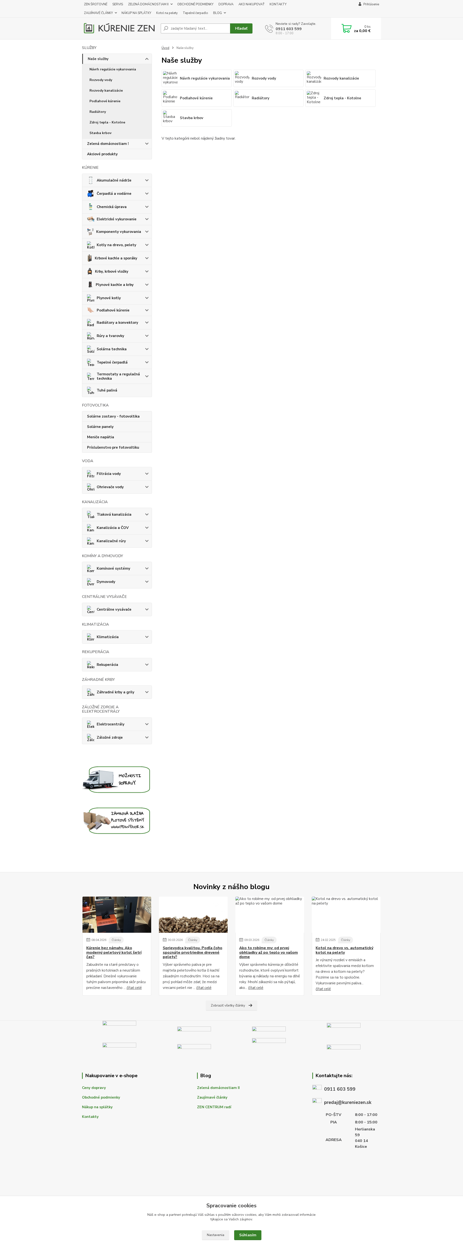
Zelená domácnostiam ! (108, 143)
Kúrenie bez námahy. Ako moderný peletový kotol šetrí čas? (114, 952)
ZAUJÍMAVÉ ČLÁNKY (98, 13)
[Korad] (119, 1047)
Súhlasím (247, 1235)
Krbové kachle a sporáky (116, 258)
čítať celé (134, 987)
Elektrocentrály (110, 724)
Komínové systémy (113, 568)
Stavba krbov (100, 133)
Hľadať (241, 28)
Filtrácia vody (109, 473)
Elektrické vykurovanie (116, 219)
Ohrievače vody (110, 487)
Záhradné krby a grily (115, 692)
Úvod (165, 48)
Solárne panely (100, 426)
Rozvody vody (100, 80)
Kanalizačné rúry (111, 541)
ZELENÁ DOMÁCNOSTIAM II (148, 4)
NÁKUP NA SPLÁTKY (136, 13)
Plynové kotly (109, 298)
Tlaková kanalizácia (114, 514)
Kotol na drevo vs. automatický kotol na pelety (344, 950)
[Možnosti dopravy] (117, 779)
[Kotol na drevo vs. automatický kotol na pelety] (346, 915)
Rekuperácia (107, 664)
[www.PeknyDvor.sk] (117, 820)
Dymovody (106, 581)
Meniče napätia (100, 437)
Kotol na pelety (167, 13)
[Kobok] (344, 1029)
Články (116, 940)
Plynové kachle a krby (115, 284)
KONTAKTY (278, 4)
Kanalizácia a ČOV (113, 527)
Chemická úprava (112, 206)
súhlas (209, 1214)
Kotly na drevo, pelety (116, 245)
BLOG (217, 13)
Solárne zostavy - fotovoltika (113, 416)
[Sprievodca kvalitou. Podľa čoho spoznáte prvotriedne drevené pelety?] (193, 915)
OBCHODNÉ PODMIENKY (195, 4)
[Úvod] (119, 28)
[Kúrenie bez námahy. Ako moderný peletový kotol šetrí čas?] (116, 915)
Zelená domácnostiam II (218, 1087)
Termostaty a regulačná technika (118, 376)
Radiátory (97, 111)
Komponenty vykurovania (118, 231)
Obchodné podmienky (101, 1097)
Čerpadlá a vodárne (114, 193)
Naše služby (98, 58)
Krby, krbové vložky (111, 271)
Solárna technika (112, 349)
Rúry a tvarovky (110, 335)
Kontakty (90, 1116)
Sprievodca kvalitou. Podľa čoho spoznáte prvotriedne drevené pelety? (192, 952)
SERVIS (117, 4)
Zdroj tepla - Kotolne (107, 122)
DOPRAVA (225, 4)
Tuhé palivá (107, 390)
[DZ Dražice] (194, 1047)
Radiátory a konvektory (117, 322)
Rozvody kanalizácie (106, 90)
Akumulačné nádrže (114, 180)
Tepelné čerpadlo (195, 13)
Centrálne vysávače (114, 609)
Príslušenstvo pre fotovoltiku (113, 447)
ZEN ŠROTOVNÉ (95, 4)
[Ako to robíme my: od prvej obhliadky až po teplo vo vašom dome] (269, 915)
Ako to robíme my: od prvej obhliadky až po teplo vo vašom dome (268, 952)
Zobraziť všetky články (228, 1005)
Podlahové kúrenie (104, 101)
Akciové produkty (102, 154)
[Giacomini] (344, 1047)
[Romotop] (269, 1029)
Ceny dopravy (94, 1087)
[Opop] (269, 1047)
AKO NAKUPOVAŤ (251, 4)
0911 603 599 (289, 29)
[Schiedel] (119, 1029)
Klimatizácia (108, 637)
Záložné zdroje (110, 737)
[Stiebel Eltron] (194, 1029)
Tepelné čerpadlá (112, 362)
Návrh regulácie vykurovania (112, 69)
